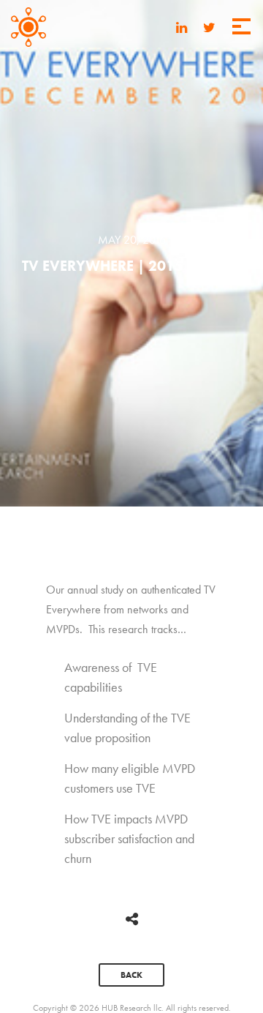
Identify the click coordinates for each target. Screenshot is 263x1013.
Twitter (209, 25)
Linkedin (181, 25)
